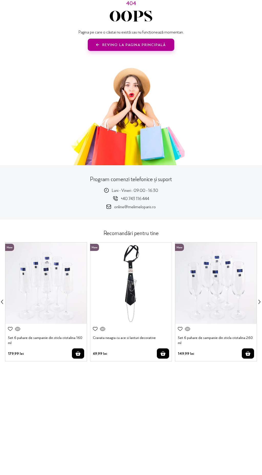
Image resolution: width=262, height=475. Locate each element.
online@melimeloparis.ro (135, 206)
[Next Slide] (259, 302)
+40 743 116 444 (135, 198)
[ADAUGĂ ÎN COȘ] (78, 353)
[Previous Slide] (2, 302)
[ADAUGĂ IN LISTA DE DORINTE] (10, 329)
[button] (17, 329)
